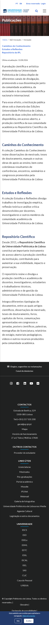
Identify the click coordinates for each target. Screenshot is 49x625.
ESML (24, 545)
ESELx (24, 540)
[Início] (16, 11)
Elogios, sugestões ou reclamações (26, 366)
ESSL (24, 555)
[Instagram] (11, 383)
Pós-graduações (24, 476)
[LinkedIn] (25, 383)
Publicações (11, 20)
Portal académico (24, 481)
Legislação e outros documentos (24, 516)
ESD (25, 535)
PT (17, 4)
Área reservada (33, 4)
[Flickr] (38, 383)
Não (18, 621)
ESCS (24, 530)
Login (43, 4)
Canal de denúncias (24, 371)
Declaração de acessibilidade (24, 610)
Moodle (24, 486)
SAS (24, 570)
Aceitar (29, 621)
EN (21, 4)
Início (4, 40)
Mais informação (29, 616)
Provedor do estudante (24, 452)
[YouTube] (31, 383)
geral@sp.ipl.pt (25, 424)
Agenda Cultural (24, 511)
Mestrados (24, 472)
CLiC (24, 575)
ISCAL (24, 560)
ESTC (24, 550)
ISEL (24, 565)
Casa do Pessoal (24, 580)
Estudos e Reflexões (12, 49)
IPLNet (24, 491)
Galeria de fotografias (24, 501)
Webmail (24, 496)
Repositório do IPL (11, 52)
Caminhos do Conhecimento (16, 46)
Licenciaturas (24, 467)
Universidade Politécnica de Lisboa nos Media (24, 506)
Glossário (24, 604)
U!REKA (24, 585)
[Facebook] (17, 383)
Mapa (24, 429)
